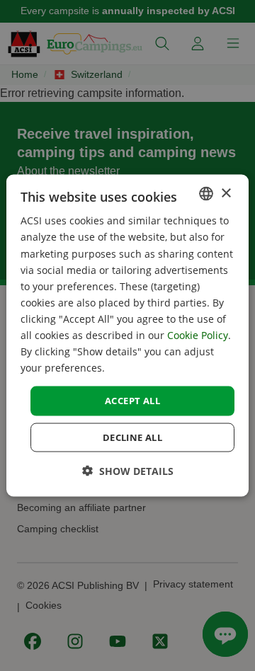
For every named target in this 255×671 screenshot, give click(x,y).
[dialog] (127, 336)
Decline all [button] (132, 436)
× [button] (225, 193)
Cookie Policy (197, 335)
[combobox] (206, 194)
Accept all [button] (132, 400)
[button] (128, 470)
